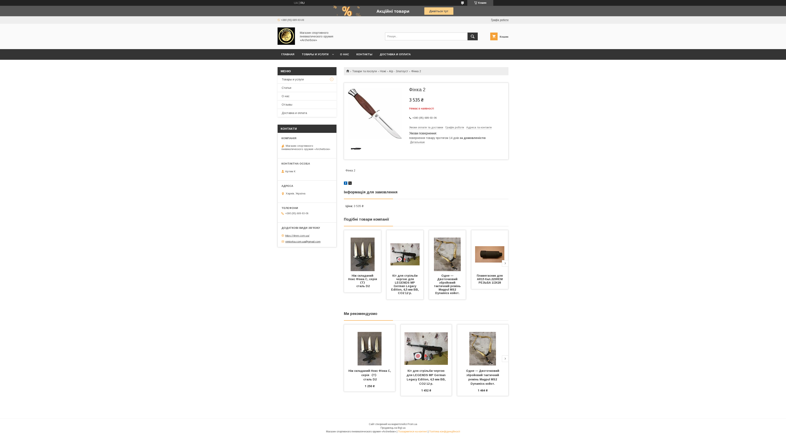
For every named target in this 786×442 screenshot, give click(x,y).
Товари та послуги (364, 71)
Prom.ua (412, 424)
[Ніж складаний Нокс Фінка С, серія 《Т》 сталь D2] (362, 250)
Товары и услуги (315, 54)
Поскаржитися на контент (412, 431)
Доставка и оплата (395, 54)
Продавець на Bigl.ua (393, 427)
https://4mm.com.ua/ (297, 235)
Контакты (364, 54)
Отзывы (287, 104)
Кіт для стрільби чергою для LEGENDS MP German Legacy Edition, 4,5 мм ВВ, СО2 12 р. (405, 284)
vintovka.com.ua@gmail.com (303, 241)
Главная (287, 54)
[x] (350, 183)
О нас (344, 54)
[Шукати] (473, 36)
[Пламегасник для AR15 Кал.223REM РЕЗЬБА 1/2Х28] (489, 250)
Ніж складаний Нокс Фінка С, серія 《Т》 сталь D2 (363, 281)
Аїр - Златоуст (398, 71)
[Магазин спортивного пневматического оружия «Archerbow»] (286, 43)
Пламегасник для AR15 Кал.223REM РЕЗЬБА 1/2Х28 (490, 279)
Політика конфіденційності (444, 431)
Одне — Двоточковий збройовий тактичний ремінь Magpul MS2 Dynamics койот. (448, 284)
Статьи (286, 87)
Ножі (383, 71)
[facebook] (345, 183)
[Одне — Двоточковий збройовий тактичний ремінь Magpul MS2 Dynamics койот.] (447, 250)
